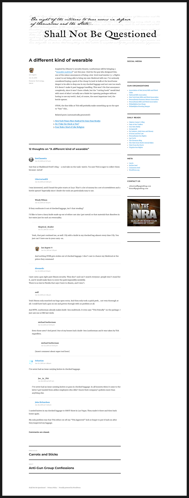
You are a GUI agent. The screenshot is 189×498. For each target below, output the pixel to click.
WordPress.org (134, 170)
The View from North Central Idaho (141, 143)
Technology (40, 81)
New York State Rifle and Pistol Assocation (143, 97)
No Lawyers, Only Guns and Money (141, 131)
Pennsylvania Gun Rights (138, 136)
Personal (32, 81)
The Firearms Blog (135, 140)
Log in (131, 163)
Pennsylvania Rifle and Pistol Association (143, 102)
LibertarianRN (41, 179)
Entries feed (133, 165)
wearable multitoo (64, 72)
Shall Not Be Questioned (37, 488)
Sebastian (39, 361)
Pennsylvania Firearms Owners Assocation (144, 99)
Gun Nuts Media (134, 127)
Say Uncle (132, 138)
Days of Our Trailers (136, 124)
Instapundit (133, 129)
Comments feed (134, 168)
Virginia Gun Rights (136, 147)
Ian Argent (32, 75)
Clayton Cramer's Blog (137, 122)
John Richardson (42, 402)
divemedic (39, 268)
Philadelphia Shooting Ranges (139, 106)
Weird (31, 83)
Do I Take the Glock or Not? (67, 124)
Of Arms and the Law (136, 134)
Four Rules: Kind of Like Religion (69, 127)
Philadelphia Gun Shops (137, 104)
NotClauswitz (41, 158)
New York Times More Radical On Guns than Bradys (77, 121)
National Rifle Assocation (138, 95)
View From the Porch (136, 145)
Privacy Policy (52, 488)
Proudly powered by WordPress (70, 488)
